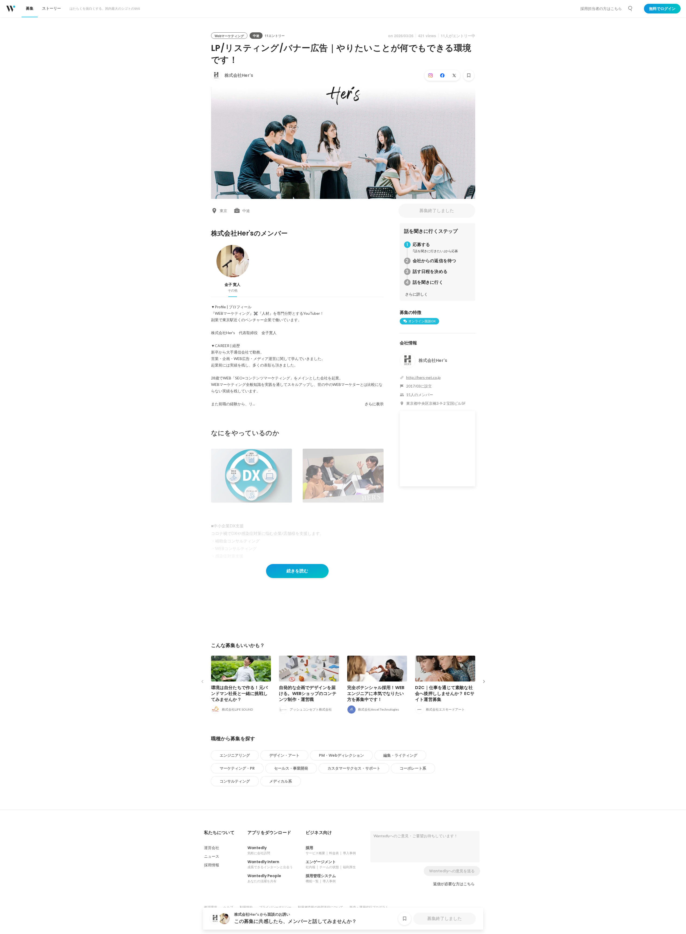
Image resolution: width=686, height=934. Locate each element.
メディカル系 (280, 781)
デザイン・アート (284, 755)
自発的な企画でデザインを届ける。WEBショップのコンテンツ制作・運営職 (307, 693)
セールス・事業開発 (291, 768)
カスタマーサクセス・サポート (354, 768)
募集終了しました (436, 210)
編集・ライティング (400, 755)
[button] (219, 832)
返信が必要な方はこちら (454, 884)
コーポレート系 (413, 768)
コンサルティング (235, 781)
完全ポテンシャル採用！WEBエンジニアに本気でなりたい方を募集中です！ (376, 693)
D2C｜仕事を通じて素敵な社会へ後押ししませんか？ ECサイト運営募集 (444, 693)
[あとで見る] (468, 75)
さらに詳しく (416, 294)
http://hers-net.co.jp (423, 377)
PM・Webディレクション (341, 755)
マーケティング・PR (237, 768)
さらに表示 (374, 404)
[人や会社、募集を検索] (630, 8)
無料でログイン (662, 8)
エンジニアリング (235, 755)
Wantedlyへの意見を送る (452, 871)
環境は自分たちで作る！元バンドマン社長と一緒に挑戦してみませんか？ (239, 693)
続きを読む (297, 571)
